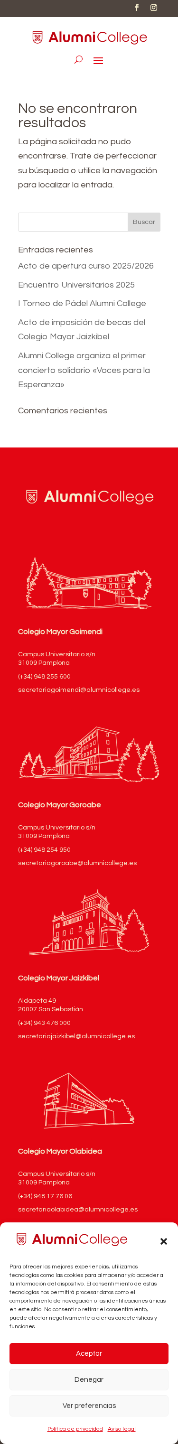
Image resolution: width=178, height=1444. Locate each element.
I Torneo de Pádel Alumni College (82, 303)
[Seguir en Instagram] (153, 7)
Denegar (89, 1379)
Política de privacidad (75, 1429)
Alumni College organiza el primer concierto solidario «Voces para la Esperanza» (84, 370)
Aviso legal (122, 1429)
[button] (164, 1241)
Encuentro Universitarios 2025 (76, 284)
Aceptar (89, 1353)
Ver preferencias (89, 1405)
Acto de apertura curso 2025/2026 (86, 265)
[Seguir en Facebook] (136, 7)
